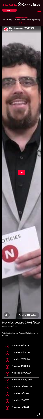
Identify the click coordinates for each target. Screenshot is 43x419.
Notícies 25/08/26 (21, 359)
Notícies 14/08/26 (20, 407)
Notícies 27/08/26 (20, 345)
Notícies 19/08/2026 (22, 386)
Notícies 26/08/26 (21, 352)
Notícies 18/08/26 (20, 393)
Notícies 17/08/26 (20, 400)
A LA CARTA (9, 5)
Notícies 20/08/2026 (22, 379)
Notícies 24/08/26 (21, 366)
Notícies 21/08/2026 (22, 373)
